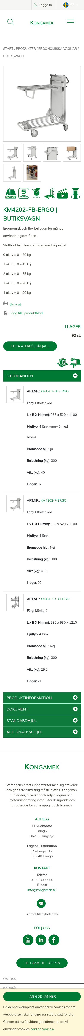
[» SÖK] (10, 22)
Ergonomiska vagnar (58, 49)
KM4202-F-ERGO (53, 500)
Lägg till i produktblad (26, 313)
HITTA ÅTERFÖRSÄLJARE (30, 346)
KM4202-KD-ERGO (54, 599)
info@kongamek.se (41, 890)
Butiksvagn (13, 56)
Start (8, 49)
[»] (74, 21)
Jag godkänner (42, 996)
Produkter (26, 49)
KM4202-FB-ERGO (54, 391)
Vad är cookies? (42, 1029)
